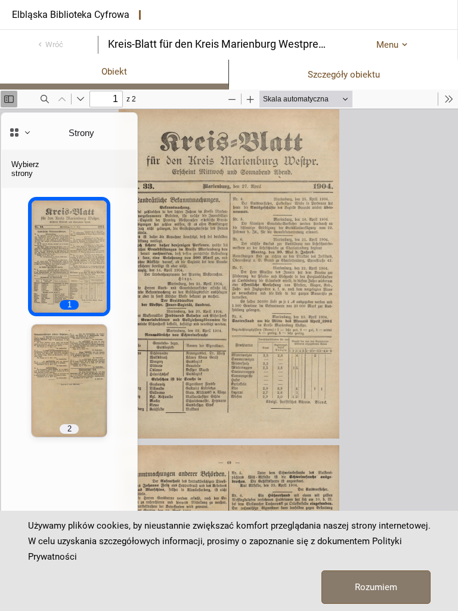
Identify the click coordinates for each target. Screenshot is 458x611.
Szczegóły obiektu (344, 74)
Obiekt (114, 71)
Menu (387, 44)
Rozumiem (376, 587)
